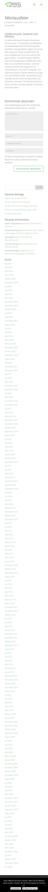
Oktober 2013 (10, 569)
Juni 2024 (8, 313)
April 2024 (9, 317)
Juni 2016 (8, 496)
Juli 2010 (8, 695)
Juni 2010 (8, 699)
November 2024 (11, 305)
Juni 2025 (8, 290)
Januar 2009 (10, 760)
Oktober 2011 (10, 641)
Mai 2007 (8, 825)
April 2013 (9, 592)
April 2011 (9, 660)
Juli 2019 (8, 408)
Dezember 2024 (11, 301)
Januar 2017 (10, 477)
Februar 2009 (10, 756)
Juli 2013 (8, 580)
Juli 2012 (8, 618)
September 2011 (11, 645)
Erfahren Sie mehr (30, 888)
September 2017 (11, 462)
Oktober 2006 (10, 840)
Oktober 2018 (10, 428)
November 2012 (11, 611)
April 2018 (9, 447)
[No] (45, 885)
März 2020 (9, 397)
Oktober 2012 (10, 615)
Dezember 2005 (11, 851)
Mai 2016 (8, 500)
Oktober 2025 (10, 279)
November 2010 (11, 680)
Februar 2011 (10, 668)
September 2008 (11, 775)
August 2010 (10, 691)
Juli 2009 (8, 741)
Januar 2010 (10, 718)
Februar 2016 (10, 508)
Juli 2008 (8, 783)
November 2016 (11, 481)
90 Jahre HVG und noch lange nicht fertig (21, 206)
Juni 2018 (8, 443)
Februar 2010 (10, 714)
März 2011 (9, 664)
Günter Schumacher (15, 22)
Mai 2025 (8, 294)
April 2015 (9, 534)
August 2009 (10, 737)
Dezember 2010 (11, 676)
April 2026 (9, 271)
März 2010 (9, 710)
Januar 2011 (10, 672)
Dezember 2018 (11, 420)
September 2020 (11, 389)
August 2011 (10, 649)
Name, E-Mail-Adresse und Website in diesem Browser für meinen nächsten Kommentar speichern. (24, 159)
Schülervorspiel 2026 (13, 213)
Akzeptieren (15, 888)
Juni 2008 (8, 786)
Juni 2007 (8, 821)
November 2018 (11, 424)
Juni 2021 (8, 378)
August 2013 (10, 576)
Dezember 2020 (11, 386)
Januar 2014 (10, 561)
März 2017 (9, 473)
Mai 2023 (8, 332)
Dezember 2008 (11, 764)
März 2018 (9, 450)
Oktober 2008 (10, 771)
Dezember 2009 (11, 722)
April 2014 (9, 554)
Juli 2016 (8, 492)
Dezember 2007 (11, 798)
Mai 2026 (8, 267)
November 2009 (11, 725)
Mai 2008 (8, 790)
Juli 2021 (8, 374)
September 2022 (11, 355)
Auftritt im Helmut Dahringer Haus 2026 (20, 210)
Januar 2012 (10, 630)
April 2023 (9, 336)
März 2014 (9, 557)
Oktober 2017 (10, 458)
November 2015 (11, 512)
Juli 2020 (8, 393)
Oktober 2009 (10, 729)
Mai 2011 (8, 657)
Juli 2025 (8, 286)
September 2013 (11, 573)
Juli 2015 (8, 523)
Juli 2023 (8, 328)
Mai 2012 (8, 626)
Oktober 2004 (10, 859)
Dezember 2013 (11, 565)
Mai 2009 (8, 748)
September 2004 (11, 863)
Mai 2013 (8, 588)
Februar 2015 (10, 542)
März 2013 (9, 596)
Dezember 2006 (11, 836)
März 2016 (9, 504)
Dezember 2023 (11, 321)
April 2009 (9, 752)
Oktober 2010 (10, 683)
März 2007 (9, 832)
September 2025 (11, 282)
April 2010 (9, 706)
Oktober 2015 (10, 515)
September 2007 (11, 809)
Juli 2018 (8, 439)
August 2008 (10, 779)
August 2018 (10, 435)
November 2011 (11, 638)
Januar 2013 (10, 603)
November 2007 (11, 802)
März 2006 (9, 848)
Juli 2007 (8, 817)
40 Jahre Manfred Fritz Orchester (18, 202)
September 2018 (11, 431)
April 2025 (9, 298)
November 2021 (11, 370)
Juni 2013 (8, 584)
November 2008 (11, 767)
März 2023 (9, 340)
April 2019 (9, 412)
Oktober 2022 (10, 351)
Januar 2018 (10, 454)
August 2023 (10, 324)
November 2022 (11, 347)
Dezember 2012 (11, 607)
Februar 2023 (10, 343)
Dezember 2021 (11, 366)
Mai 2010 (8, 702)
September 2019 (11, 405)
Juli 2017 (8, 466)
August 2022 (10, 359)
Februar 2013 (10, 599)
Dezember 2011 (11, 634)
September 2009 (11, 733)
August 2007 (10, 813)
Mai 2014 (8, 550)
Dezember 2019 (11, 401)
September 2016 (11, 489)
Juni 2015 (8, 527)
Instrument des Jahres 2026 (16, 198)
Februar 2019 (10, 416)
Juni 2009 (8, 744)
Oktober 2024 (10, 309)
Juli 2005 (8, 855)
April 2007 (9, 828)
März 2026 (9, 275)
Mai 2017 (8, 470)
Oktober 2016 (10, 485)
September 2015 (11, 519)
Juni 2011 (8, 653)
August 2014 (10, 546)
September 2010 (11, 687)
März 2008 (9, 794)
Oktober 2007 (10, 806)
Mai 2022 (8, 363)
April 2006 (9, 844)
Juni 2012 (8, 622)
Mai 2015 (8, 531)
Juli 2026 (8, 263)
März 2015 (9, 538)
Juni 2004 (8, 867)
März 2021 (9, 382)
